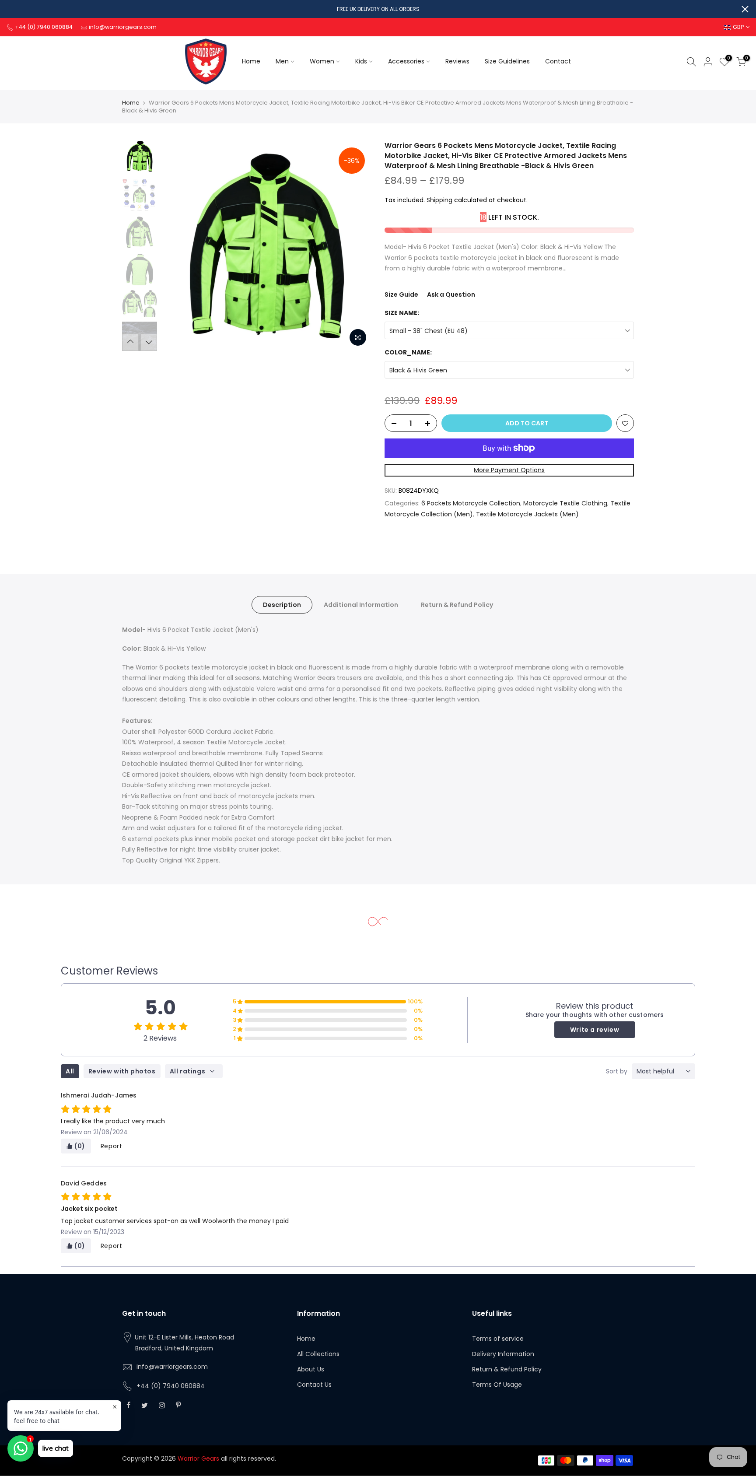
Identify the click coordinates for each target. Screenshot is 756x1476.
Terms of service (498, 1338)
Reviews (457, 61)
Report (111, 1146)
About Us (310, 1369)
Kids (361, 61)
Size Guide (401, 294)
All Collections (318, 1354)
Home (251, 61)
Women (322, 61)
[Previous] (177, 246)
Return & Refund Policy (457, 604)
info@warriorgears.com (172, 1366)
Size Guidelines (507, 61)
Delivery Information (503, 1354)
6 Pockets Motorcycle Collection (470, 503)
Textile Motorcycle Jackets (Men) (527, 514)
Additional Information (361, 604)
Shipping (439, 200)
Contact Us (314, 1384)
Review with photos (122, 1071)
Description (282, 604)
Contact (558, 61)
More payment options (509, 470)
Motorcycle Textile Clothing (565, 503)
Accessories (406, 61)
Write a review (594, 1029)
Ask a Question (451, 294)
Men (282, 61)
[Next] (356, 246)
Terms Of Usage (497, 1384)
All (70, 1071)
